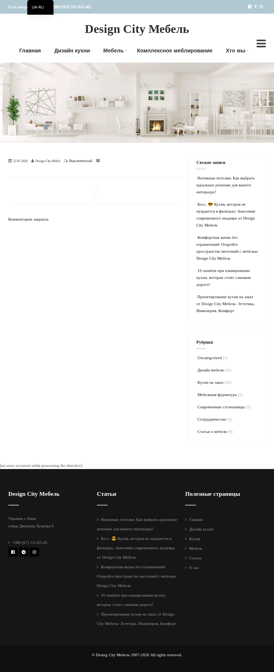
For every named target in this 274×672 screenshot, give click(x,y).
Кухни (194, 539)
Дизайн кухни (72, 50)
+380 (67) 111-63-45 (70, 6)
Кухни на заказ (210, 382)
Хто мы (235, 50)
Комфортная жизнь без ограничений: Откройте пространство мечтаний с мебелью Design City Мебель (136, 576)
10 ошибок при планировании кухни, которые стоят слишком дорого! (223, 277)
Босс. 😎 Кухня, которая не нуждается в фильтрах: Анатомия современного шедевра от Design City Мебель (136, 547)
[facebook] (255, 7)
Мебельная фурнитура (217, 395)
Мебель (113, 50)
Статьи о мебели (212, 431)
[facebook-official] (13, 552)
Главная (30, 50)
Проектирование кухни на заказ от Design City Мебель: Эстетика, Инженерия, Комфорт (225, 304)
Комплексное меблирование (174, 50)
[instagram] (261, 7)
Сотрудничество (211, 419)
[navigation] (40, 7)
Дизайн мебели (210, 370)
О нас (194, 568)
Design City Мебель (137, 29)
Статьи (195, 558)
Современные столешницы (221, 407)
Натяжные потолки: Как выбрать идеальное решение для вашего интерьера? (225, 185)
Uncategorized (209, 358)
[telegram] (250, 7)
